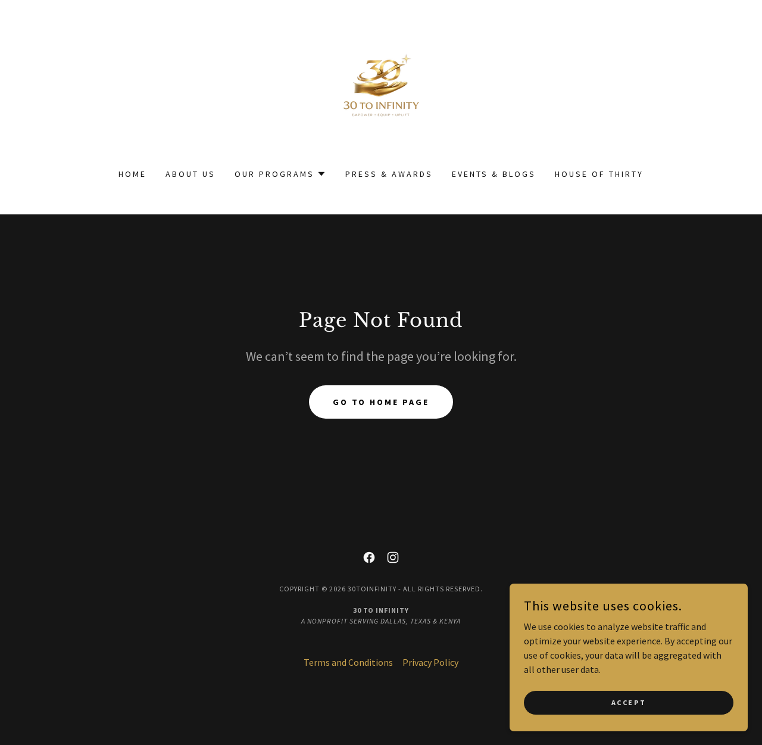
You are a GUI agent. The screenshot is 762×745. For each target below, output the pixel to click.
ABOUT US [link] (190, 174)
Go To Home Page (381, 402)
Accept (628, 702)
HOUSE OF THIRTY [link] (599, 174)
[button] (280, 174)
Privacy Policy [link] (430, 662)
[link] (380, 92)
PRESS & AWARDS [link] (389, 174)
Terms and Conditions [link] (348, 662)
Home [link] (132, 174)
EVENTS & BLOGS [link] (494, 174)
